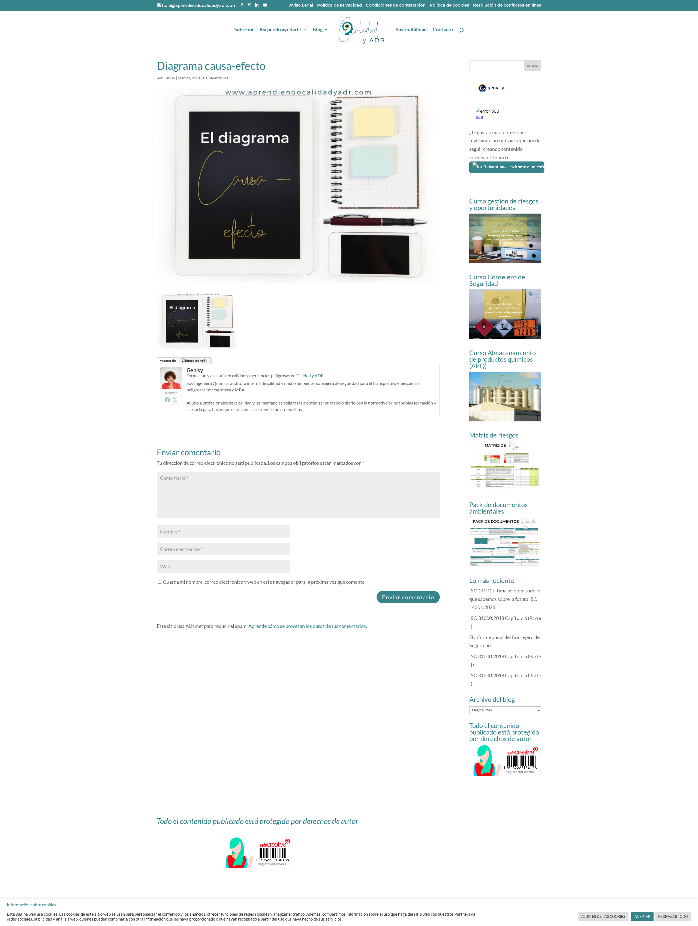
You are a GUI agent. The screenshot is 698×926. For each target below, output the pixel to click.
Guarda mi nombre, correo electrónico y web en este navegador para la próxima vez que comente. (264, 582)
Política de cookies (449, 5)
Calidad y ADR (310, 375)
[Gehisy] (171, 385)
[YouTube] (265, 5)
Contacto (443, 30)
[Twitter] (175, 399)
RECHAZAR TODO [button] (673, 916)
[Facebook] (167, 399)
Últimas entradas (195, 361)
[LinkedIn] (257, 5)
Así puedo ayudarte (280, 30)
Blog (318, 30)
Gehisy (169, 78)
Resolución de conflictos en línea (507, 5)
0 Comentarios (215, 78)
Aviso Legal (301, 5)
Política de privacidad (339, 5)
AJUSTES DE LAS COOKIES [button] (603, 916)
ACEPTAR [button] (642, 916)
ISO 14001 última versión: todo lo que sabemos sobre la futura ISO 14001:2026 (504, 599)
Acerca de (168, 361)
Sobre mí (243, 30)
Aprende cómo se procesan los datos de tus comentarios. (307, 626)
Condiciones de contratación (396, 5)
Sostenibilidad (411, 30)
